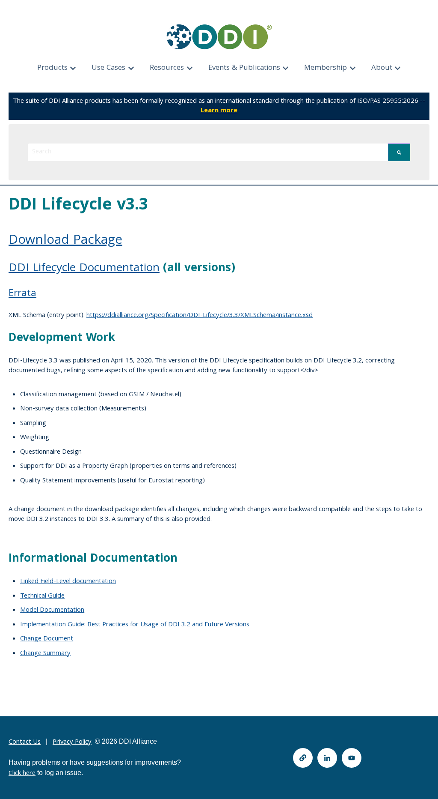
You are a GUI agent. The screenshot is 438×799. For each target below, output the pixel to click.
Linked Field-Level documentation (68, 581)
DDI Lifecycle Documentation (84, 268)
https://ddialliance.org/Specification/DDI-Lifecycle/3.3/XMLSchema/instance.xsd (199, 315)
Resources (167, 68)
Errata (22, 294)
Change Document (46, 639)
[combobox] (208, 152)
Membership (325, 68)
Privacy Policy (72, 742)
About (381, 68)
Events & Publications (244, 68)
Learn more (219, 111)
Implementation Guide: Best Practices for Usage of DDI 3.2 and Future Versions (134, 625)
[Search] (399, 152)
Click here (22, 773)
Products (52, 68)
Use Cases (108, 68)
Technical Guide (42, 596)
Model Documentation (52, 610)
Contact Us (25, 742)
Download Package (65, 241)
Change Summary (45, 653)
